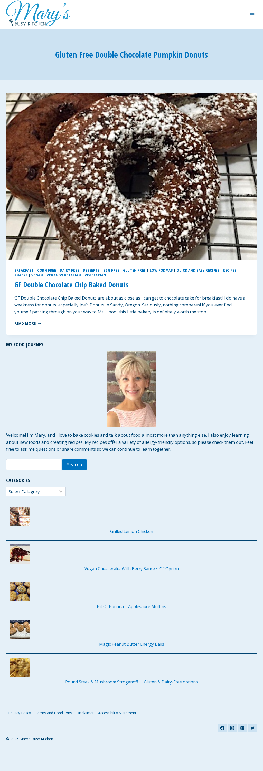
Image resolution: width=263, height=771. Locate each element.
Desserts (91, 270)
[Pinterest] (242, 728)
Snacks (21, 275)
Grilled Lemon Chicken (131, 531)
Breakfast (23, 270)
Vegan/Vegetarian (64, 275)
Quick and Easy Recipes (197, 270)
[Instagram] (232, 728)
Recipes (229, 270)
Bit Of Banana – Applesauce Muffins (131, 606)
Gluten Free (134, 270)
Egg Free (111, 270)
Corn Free (46, 270)
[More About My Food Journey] (131, 389)
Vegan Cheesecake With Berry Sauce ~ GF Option (131, 569)
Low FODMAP (161, 270)
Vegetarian (95, 275)
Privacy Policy (19, 712)
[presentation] (131, 176)
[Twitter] (252, 728)
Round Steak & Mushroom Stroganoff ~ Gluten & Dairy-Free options (131, 682)
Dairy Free (69, 270)
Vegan (37, 275)
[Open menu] (252, 14)
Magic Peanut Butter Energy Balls (131, 644)
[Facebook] (222, 728)
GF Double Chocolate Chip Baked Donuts (71, 285)
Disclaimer (85, 712)
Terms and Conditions (53, 712)
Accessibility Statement (117, 712)
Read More (27, 323)
